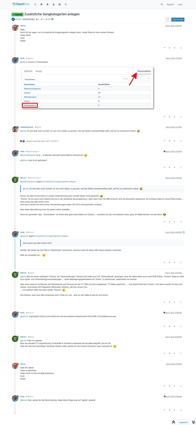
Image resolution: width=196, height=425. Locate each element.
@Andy (38, 127)
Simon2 (23, 178)
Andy (22, 58)
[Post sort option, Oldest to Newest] (168, 19)
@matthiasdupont (33, 151)
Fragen (18, 19)
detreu (23, 26)
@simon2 (24, 236)
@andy (23, 131)
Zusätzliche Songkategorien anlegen (60, 181)
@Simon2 (30, 232)
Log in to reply (178, 19)
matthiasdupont (26, 127)
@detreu (30, 58)
